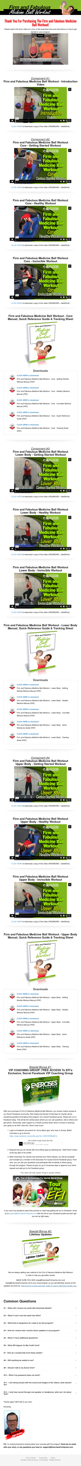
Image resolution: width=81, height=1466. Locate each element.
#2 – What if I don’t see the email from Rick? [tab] (22, 1315)
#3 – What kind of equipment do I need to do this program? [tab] (28, 1323)
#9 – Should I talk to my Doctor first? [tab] (19, 1367)
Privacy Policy (43, 1458)
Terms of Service (31, 1458)
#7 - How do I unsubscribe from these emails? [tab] (23, 1352)
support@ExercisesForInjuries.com (23, 1213)
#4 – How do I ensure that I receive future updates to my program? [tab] (32, 1330)
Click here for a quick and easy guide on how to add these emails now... (49, 1285)
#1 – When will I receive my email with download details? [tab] (28, 1308)
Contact (53, 1458)
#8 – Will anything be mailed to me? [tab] (19, 1360)
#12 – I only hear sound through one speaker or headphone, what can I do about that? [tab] (37, 1393)
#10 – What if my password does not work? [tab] (22, 1375)
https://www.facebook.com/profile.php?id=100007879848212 (33, 1136)
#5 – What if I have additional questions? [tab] (21, 1338)
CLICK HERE (16, 126)
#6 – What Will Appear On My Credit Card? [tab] (22, 1345)
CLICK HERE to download (28, 375)
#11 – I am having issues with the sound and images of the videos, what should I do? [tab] (38, 1383)
